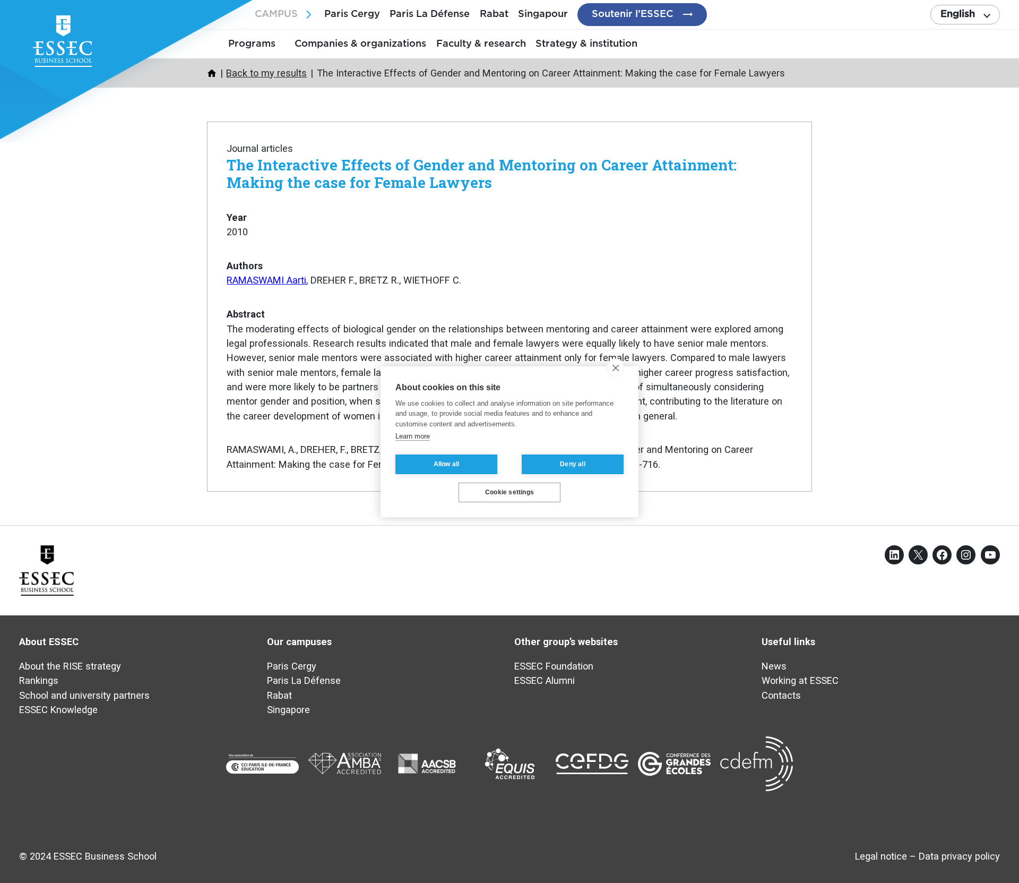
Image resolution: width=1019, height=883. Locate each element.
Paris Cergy (352, 14)
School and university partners (84, 695)
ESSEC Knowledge (58, 709)
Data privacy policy (959, 856)
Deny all (572, 464)
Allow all (447, 464)
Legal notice (881, 856)
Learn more (412, 436)
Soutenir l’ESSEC (632, 14)
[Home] (212, 73)
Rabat (494, 14)
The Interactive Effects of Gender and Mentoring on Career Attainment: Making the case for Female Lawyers (482, 173)
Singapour (543, 14)
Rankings (38, 680)
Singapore (288, 709)
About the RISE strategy (70, 666)
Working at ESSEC (800, 680)
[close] (615, 367)
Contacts (781, 695)
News (774, 666)
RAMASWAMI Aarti (266, 280)
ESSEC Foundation (553, 666)
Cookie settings (509, 492)
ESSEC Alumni (544, 680)
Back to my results (266, 73)
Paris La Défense (430, 14)
